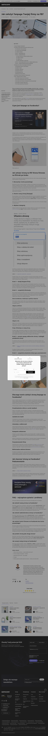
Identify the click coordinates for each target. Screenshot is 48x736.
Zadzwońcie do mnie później (30, 372)
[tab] (18, 358)
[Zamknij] (39, 356)
